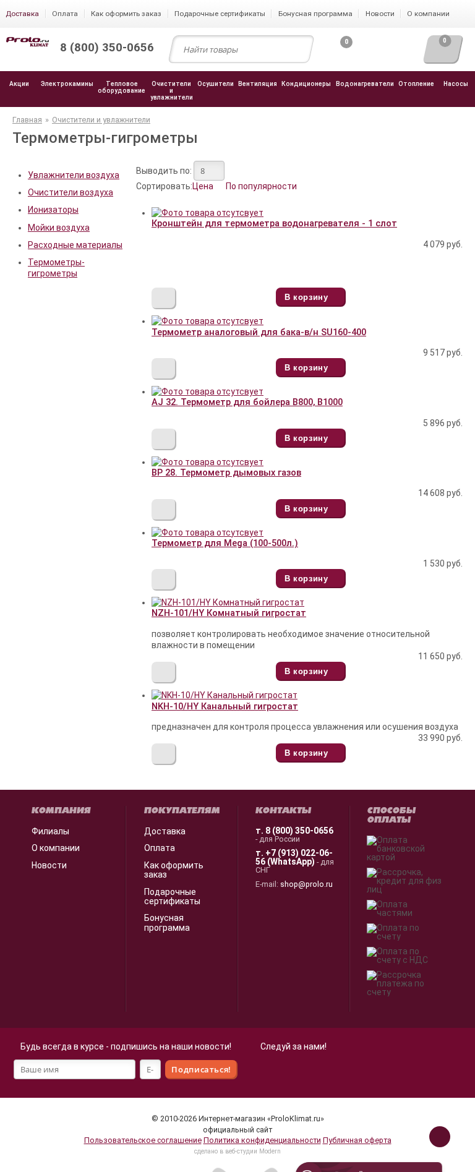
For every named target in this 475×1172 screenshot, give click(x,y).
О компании (56, 848)
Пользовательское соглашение (143, 1140)
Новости (49, 865)
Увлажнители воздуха (73, 175)
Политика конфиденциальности (262, 1140)
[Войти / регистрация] (383, 52)
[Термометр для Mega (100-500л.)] (207, 532)
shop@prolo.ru (306, 884)
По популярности (261, 186)
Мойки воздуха (59, 228)
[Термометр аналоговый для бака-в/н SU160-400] (207, 321)
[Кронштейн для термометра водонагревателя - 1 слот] (207, 213)
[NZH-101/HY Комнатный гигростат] (228, 602)
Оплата (159, 848)
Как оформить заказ (173, 869)
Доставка (165, 831)
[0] (336, 52)
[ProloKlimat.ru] (27, 42)
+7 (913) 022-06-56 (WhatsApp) (294, 857)
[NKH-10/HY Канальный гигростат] (224, 695)
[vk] (306, 1071)
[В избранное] (164, 298)
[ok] (279, 1071)
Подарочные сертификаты (172, 896)
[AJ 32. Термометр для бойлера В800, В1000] (207, 391)
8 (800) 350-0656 (299, 831)
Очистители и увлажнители (101, 119)
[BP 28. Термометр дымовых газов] (207, 462)
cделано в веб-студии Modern (237, 1151)
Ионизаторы (53, 210)
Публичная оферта (357, 1140)
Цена (202, 186)
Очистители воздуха (70, 192)
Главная (27, 119)
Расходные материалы (75, 245)
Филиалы (50, 831)
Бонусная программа (167, 922)
